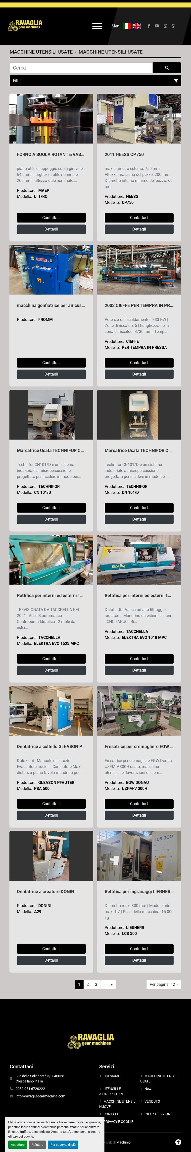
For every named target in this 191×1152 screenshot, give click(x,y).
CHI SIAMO (112, 1076)
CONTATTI (111, 1114)
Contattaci (51, 217)
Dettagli (51, 229)
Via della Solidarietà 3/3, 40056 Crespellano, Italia (40, 1078)
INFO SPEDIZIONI (158, 1114)
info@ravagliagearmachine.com (40, 1096)
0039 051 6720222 (30, 1089)
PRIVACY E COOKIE (118, 1122)
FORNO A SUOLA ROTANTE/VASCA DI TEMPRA (64, 154)
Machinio (123, 1142)
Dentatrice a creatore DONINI (46, 891)
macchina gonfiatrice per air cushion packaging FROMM (73, 305)
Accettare (18, 1145)
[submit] (167, 67)
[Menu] (97, 26)
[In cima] (178, 1142)
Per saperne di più (63, 1145)
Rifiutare (37, 1145)
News (148, 1089)
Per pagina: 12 (162, 984)
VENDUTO (152, 1101)
